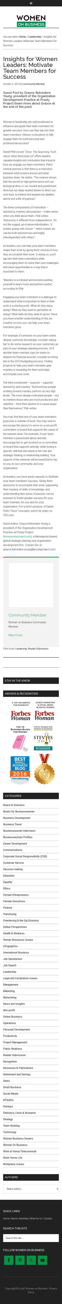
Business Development (16, 818)
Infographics (10, 946)
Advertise (23, 1218)
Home (6, 1218)
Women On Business (15, 1145)
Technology (9, 1132)
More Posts (15, 635)
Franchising (9, 914)
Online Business (12, 1016)
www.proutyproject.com (17, 536)
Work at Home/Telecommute (19, 1151)
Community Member (27, 615)
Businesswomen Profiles (17, 837)
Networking (9, 997)
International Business (16, 952)
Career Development (15, 843)
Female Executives (14, 901)
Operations (9, 1023)
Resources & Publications (18, 1068)
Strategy (8, 1119)
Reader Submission (38, 648)
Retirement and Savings (17, 1074)
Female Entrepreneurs (16, 894)
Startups (8, 1106)
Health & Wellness (13, 933)
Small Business (12, 1087)
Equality (7, 882)
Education (8, 875)
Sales (6, 1080)
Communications (12, 850)
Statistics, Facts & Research (19, 1112)
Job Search (9, 965)
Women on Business (31, 20)
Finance (7, 907)
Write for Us (36, 1218)
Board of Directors (13, 805)
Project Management (15, 1042)
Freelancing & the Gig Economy (21, 920)
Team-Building (11, 1125)
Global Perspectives (15, 927)
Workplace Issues (13, 1164)
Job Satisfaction (12, 959)
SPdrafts (8, 1100)
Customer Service (13, 862)
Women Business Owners (18, 1138)
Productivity (10, 1036)
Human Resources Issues (18, 939)
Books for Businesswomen (19, 811)
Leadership (21, 648)
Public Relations (12, 1048)
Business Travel (12, 824)
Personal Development (16, 1029)
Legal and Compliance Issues (20, 978)
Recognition (10, 1061)
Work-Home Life (12, 1157)
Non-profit (9, 1010)
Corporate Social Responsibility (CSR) (25, 856)
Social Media (10, 1093)
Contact (48, 1218)
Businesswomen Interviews (19, 830)
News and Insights (14, 1003)
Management (10, 984)
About (14, 1218)
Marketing (9, 991)
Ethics (6, 888)
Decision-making (13, 869)
